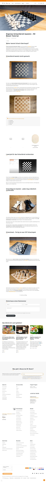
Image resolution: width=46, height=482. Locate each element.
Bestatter (17, 448)
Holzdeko (31, 442)
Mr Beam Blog (4, 398)
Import (27, 476)
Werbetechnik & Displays (20, 450)
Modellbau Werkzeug (19, 454)
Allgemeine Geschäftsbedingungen (7, 448)
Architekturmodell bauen (20, 447)
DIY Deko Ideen (32, 445)
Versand (20, 476)
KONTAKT (3, 442)
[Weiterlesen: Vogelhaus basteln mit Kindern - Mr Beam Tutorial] (36, 329)
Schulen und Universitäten (20, 442)
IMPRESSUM (4, 444)
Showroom (3, 389)
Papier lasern (18, 427)
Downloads (17, 395)
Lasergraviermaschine (33, 413)
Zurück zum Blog (23, 295)
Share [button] (8, 40)
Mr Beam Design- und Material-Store (7, 413)
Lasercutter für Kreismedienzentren (21, 445)
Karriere (3, 392)
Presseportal (4, 395)
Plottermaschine (32, 419)
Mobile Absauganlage (33, 425)
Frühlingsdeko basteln (33, 451)
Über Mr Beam (4, 386)
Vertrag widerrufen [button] (7, 473)
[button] (23, 3)
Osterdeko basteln (32, 453)
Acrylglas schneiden (19, 422)
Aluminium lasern (18, 421)
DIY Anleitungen (32, 447)
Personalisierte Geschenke (20, 451)
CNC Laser (31, 422)
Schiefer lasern (18, 428)
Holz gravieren (18, 413)
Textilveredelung (18, 425)
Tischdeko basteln (32, 444)
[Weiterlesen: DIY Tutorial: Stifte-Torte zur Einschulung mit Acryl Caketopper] (8, 329)
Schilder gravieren (19, 430)
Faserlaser (31, 428)
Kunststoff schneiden (19, 415)
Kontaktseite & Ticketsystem (34, 397)
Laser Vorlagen (32, 434)
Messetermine (4, 391)
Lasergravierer (32, 415)
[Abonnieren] (43, 374)
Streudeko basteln (32, 457)
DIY (4, 352)
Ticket (17, 389)
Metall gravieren (18, 424)
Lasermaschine (32, 410)
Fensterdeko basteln (33, 450)
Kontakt (17, 391)
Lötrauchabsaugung (33, 427)
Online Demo (4, 388)
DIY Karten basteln (33, 448)
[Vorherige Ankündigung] (4, 1)
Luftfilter (31, 424)
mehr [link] (3, 350)
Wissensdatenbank (19, 397)
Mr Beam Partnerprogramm (6, 394)
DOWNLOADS (4, 447)
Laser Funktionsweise (33, 431)
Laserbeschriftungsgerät (33, 416)
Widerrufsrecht (4, 450)
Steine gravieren (18, 419)
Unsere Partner (4, 397)
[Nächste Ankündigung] (41, 1)
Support (17, 388)
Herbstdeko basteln (33, 454)
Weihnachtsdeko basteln (33, 456)
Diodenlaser (32, 418)
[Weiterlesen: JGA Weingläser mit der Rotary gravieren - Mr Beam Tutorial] (22, 329)
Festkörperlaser (32, 430)
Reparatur (17, 392)
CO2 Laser (31, 421)
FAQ (16, 386)
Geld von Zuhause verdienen (34, 433)
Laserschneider (32, 412)
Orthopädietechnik (19, 444)
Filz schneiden (18, 416)
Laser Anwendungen (19, 410)
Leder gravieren (18, 418)
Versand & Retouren (19, 394)
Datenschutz (29, 378)
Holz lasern (18, 412)
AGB (41, 377)
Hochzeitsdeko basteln (19, 453)
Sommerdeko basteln (33, 459)
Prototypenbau (18, 456)
